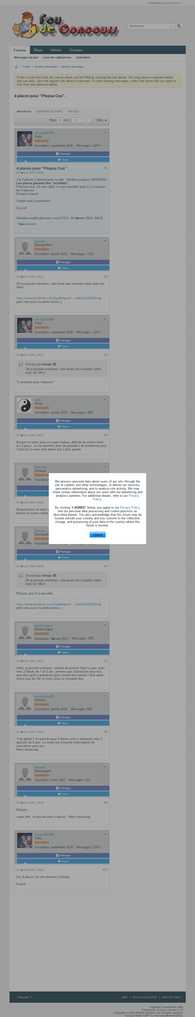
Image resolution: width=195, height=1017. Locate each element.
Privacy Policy (130, 507)
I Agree (97, 534)
